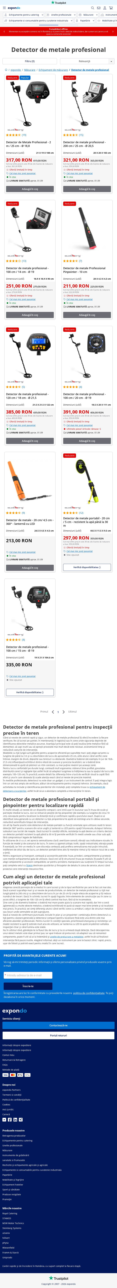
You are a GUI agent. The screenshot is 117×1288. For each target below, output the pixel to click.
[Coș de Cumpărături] (111, 7)
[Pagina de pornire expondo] (6, 70)
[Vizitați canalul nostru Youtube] (4, 1120)
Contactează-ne (58, 1025)
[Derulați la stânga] (4, 31)
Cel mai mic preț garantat (22, 173)
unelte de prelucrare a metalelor (66, 936)
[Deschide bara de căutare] (93, 7)
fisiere (29, 865)
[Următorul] (63, 712)
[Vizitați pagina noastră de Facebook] (10, 1120)
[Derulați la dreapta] (113, 31)
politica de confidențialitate (89, 993)
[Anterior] (52, 712)
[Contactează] (99, 8)
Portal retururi (58, 1035)
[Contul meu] (105, 7)
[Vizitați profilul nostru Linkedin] (15, 1120)
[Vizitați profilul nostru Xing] (21, 1120)
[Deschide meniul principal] (4, 8)
